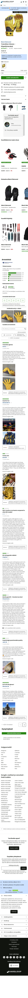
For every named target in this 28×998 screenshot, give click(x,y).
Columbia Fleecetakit (20, 794)
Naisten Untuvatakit (6, 780)
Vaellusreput (4, 802)
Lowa (2, 758)
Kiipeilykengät (4, 814)
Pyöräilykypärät (5, 818)
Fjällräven (17, 750)
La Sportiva (3, 756)
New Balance (18, 762)
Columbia (17, 752)
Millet (2, 762)
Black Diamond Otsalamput (18, 797)
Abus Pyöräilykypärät (20, 819)
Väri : (4, 61)
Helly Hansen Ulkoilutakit (21, 792)
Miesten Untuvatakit (6, 786)
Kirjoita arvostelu (18, 48)
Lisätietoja (4, 58)
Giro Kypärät (18, 805)
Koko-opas (24, 70)
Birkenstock (17, 766)
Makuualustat (4, 794)
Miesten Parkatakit (5, 788)
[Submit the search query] (26, 5)
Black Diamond (6, 42)
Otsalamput (4, 796)
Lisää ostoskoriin (12, 77)
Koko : (3, 70)
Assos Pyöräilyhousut (20, 803)
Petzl (16, 768)
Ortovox (3, 752)
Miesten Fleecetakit (6, 790)
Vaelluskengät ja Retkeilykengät (5, 807)
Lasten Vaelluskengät (6, 816)
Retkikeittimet (4, 800)
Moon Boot (3, 764)
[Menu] (1, 5)
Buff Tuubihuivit (18, 817)
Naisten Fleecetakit (5, 784)
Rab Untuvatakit (19, 807)
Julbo (16, 760)
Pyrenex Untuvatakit (20, 790)
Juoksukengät (4, 812)
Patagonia (3, 750)
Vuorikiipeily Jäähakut (6, 804)
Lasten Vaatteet (19, 780)
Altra (2, 760)
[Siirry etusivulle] (2, 829)
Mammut (17, 758)
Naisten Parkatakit (5, 782)
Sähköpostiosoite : (14, 865)
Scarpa (16, 754)
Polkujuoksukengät (5, 810)
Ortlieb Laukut (18, 813)
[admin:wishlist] (25, 77)
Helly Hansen (4, 766)
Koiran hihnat (18, 811)
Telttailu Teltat (4, 792)
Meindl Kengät (18, 799)
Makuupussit (4, 798)
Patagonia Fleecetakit (20, 788)
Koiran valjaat (18, 809)
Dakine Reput (18, 801)
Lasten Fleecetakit (19, 782)
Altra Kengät (18, 815)
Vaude (16, 756)
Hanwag (17, 764)
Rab (2, 754)
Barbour (3, 768)
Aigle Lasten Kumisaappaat (18, 785)
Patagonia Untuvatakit (20, 821)
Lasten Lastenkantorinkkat (5, 821)
